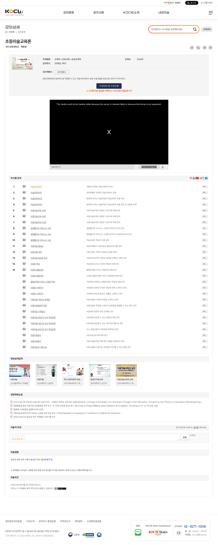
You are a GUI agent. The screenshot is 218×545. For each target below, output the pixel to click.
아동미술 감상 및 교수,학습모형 (43, 317)
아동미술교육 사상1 (38, 210)
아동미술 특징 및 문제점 (40, 299)
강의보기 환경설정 (47, 521)
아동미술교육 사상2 (38, 222)
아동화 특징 (35, 264)
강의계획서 (61, 72)
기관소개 (30, 521)
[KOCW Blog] (138, 532)
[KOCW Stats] (158, 532)
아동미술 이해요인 (38, 311)
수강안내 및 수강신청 (109, 86)
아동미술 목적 (36, 252)
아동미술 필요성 (37, 246)
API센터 (79, 521)
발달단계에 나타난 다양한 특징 (43, 282)
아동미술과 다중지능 (39, 347)
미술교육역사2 (36, 198)
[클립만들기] (162, 167)
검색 (194, 29)
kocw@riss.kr (199, 534)
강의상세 (21, 32)
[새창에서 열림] (73, 535)
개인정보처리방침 (13, 521)
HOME (12, 32)
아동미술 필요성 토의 (39, 258)
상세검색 (207, 29)
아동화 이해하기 (37, 288)
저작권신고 (65, 521)
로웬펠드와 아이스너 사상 (41, 228)
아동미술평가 (36, 335)
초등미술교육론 (18, 41)
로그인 (193, 2)
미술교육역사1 (36, 186)
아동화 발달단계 (37, 270)
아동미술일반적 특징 (39, 305)
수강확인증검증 (94, 521)
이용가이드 (208, 2)
